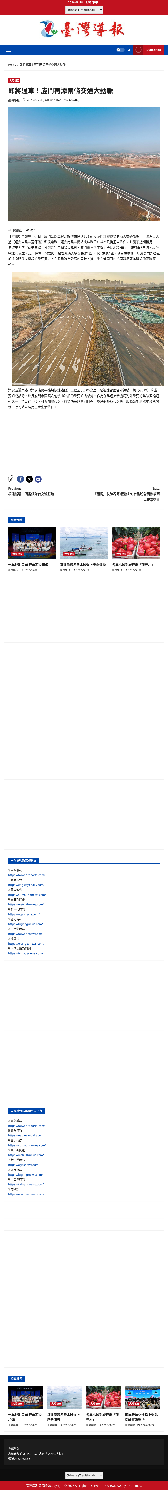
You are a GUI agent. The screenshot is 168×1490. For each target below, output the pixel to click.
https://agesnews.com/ (24, 914)
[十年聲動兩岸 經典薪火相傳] (32, 543)
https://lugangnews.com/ (25, 924)
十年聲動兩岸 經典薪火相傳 (28, 565)
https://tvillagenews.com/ (25, 953)
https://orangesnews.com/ (26, 944)
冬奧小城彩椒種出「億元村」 (133, 565)
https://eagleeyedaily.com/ (26, 885)
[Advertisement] (84, 443)
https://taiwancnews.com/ (26, 934)
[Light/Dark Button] (120, 50)
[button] (8, 49)
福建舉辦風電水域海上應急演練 (83, 565)
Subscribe (153, 49)
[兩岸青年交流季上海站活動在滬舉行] (142, 1397)
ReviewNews (113, 1486)
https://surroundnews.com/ (27, 895)
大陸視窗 (14, 80)
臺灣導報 (14, 100)
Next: (126, 494)
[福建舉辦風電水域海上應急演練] (84, 543)
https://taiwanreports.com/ (26, 875)
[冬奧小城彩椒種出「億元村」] (136, 543)
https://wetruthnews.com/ (26, 904)
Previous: (31, 491)
